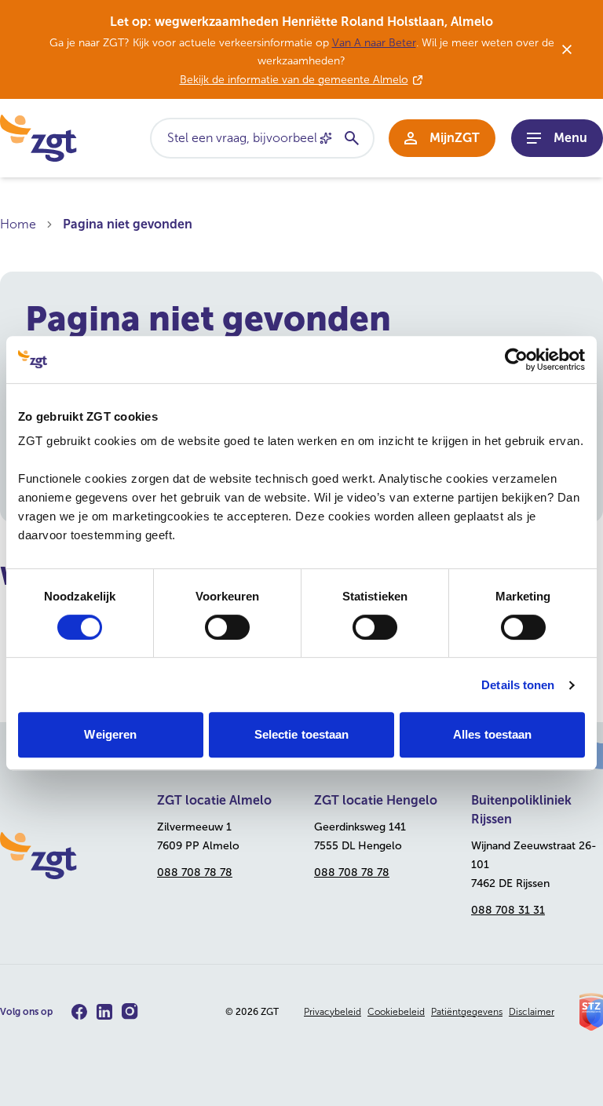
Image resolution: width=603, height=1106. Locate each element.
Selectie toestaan (301, 734)
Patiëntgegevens (466, 1011)
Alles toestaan (492, 734)
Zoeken (351, 138)
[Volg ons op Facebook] (79, 1012)
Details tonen (517, 685)
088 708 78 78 (194, 872)
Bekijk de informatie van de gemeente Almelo (294, 80)
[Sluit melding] (566, 49)
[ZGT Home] (66, 855)
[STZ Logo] (591, 1012)
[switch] (227, 627)
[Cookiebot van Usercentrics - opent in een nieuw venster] (516, 359)
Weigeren (110, 734)
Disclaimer (531, 1011)
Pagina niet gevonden (127, 224)
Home (18, 224)
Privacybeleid (332, 1011)
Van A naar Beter (374, 43)
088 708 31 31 (508, 910)
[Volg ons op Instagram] (130, 1011)
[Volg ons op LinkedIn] (104, 1012)
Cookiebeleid (396, 1011)
